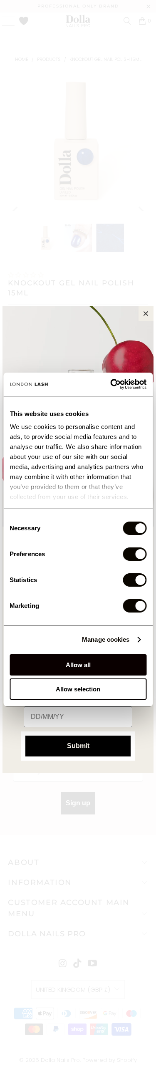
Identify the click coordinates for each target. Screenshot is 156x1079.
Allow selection (78, 689)
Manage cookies (105, 639)
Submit (78, 745)
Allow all (78, 664)
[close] (146, 313)
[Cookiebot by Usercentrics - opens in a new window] (111, 384)
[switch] (134, 554)
